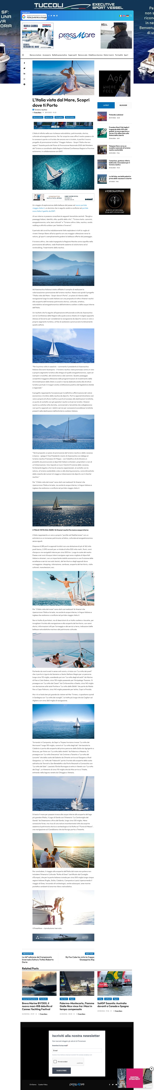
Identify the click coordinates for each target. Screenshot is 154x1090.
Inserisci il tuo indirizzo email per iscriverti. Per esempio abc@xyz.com (72, 1055)
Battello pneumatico (59, 55)
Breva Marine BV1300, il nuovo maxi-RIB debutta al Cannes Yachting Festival (37, 1006)
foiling (100, 999)
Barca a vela (82, 55)
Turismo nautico (40, 110)
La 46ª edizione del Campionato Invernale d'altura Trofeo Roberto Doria (38, 959)
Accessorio (47, 55)
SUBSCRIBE (61, 1071)
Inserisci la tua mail (59, 1045)
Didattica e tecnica (95, 55)
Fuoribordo (43, 999)
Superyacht (72, 55)
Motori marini (109, 55)
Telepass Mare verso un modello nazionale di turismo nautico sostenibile (119, 148)
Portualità (119, 55)
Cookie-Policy (43, 1085)
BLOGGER (123, 105)
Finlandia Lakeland (116, 115)
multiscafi (108, 999)
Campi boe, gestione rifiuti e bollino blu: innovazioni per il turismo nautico (119, 163)
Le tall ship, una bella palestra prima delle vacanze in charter (120, 177)
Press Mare (37, 112)
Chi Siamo (33, 1085)
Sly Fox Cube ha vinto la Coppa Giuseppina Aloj (79, 958)
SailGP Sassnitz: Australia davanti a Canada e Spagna (113, 1005)
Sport (126, 55)
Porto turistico (70, 117)
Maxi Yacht (64, 999)
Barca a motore (35, 55)
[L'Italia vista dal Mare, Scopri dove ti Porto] (24, 73)
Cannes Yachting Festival (30, 999)
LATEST (106, 105)
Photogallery (59, 117)
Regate (72, 999)
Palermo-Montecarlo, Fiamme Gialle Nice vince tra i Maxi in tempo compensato (77, 1006)
